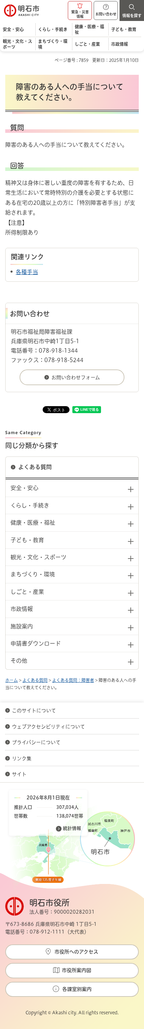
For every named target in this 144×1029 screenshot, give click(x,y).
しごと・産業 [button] (27, 592)
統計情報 (72, 828)
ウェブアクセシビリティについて (48, 726)
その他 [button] (18, 660)
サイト (20, 774)
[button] (80, 10)
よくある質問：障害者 (73, 680)
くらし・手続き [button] (29, 505)
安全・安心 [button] (24, 488)
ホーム (11, 680)
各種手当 (27, 272)
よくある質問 (35, 467)
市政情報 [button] (21, 609)
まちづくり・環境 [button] (32, 574)
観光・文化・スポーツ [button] (38, 557)
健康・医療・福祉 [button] (32, 522)
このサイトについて (34, 710)
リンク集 (21, 758)
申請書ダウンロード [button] (35, 643)
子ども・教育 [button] (27, 540)
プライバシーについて (36, 742)
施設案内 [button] (21, 626)
